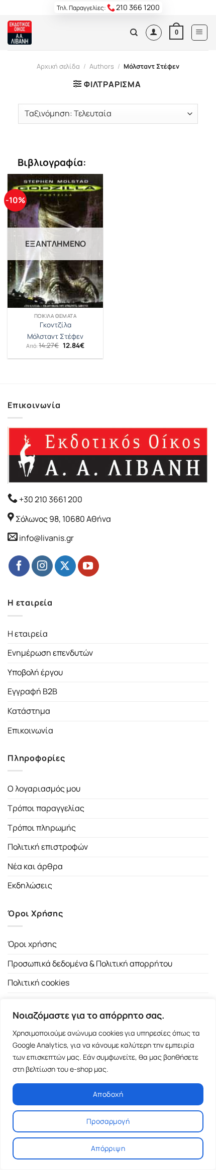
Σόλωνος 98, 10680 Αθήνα (63, 518)
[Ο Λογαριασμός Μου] (154, 33)
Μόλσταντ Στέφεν (55, 336)
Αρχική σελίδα (58, 66)
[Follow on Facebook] (19, 565)
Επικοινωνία (30, 730)
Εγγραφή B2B (32, 691)
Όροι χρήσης (32, 943)
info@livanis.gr (46, 537)
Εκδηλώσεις (30, 885)
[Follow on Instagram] (42, 565)
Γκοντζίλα (55, 325)
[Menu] (199, 33)
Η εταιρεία (28, 633)
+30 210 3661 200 (50, 499)
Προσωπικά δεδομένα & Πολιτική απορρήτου (90, 963)
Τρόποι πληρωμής (42, 827)
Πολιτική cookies (38, 982)
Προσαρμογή (108, 1121)
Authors (101, 66)
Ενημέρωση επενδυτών (50, 652)
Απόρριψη (108, 1148)
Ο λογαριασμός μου (44, 788)
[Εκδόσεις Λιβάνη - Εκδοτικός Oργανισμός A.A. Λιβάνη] (41, 32)
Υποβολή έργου (35, 672)
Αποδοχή (108, 1094)
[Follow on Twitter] (65, 565)
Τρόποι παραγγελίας (46, 808)
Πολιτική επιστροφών (48, 846)
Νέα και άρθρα (35, 866)
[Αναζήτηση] (134, 32)
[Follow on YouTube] (88, 565)
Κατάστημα (29, 710)
